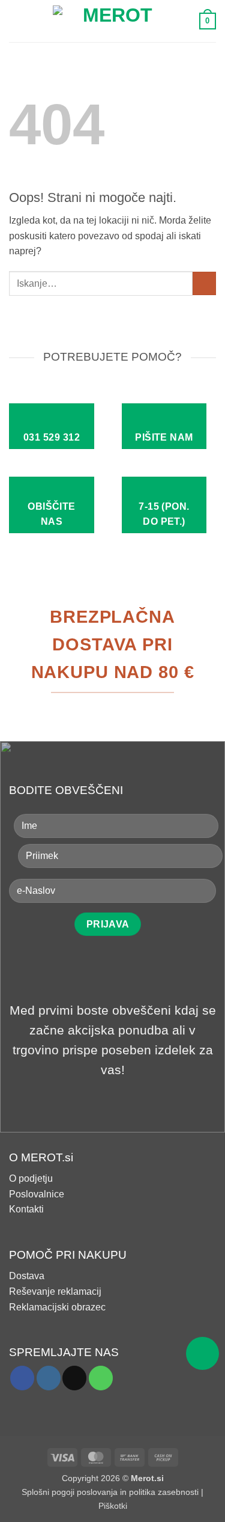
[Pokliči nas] (101, 1378)
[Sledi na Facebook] (22, 1378)
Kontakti (26, 1209)
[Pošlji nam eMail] (74, 1378)
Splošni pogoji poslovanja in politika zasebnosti (110, 1492)
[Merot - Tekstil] (113, 21)
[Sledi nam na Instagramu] (49, 1378)
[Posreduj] (204, 283)
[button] (16, 20)
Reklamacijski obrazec (57, 1307)
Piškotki (112, 1506)
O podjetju (31, 1178)
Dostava (26, 1276)
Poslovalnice (36, 1194)
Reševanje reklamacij (55, 1291)
